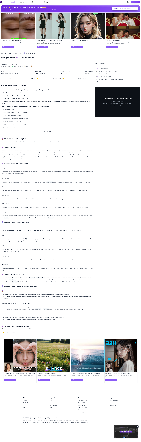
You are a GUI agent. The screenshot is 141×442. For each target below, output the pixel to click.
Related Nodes (101, 81)
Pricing (45, 2)
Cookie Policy (113, 405)
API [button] (38, 2)
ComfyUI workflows (83, 420)
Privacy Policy (113, 403)
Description (100, 66)
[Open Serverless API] (126, 432)
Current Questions (58, 78)
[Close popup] (137, 426)
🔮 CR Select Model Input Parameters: (107, 71)
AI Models (51, 422)
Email (51, 403)
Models (32, 2)
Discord (52, 400)
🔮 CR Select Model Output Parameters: (107, 74)
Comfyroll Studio (18, 53)
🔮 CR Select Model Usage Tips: (105, 76)
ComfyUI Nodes (82, 410)
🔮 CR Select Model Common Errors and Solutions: (110, 79)
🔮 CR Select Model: (102, 68)
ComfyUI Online (12, 106)
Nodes (9, 53)
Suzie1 (3, 73)
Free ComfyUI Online (83, 400)
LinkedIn (25, 400)
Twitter (25, 407)
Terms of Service (114, 400)
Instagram (25, 405)
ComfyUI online (54, 420)
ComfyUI (14, 2)
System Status (53, 405)
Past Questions (82, 78)
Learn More (81, 412)
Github (10, 78)
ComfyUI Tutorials (82, 407)
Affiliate (52, 407)
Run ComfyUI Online (46, 131)
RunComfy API (82, 405)
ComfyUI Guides (82, 403)
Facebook (25, 403)
